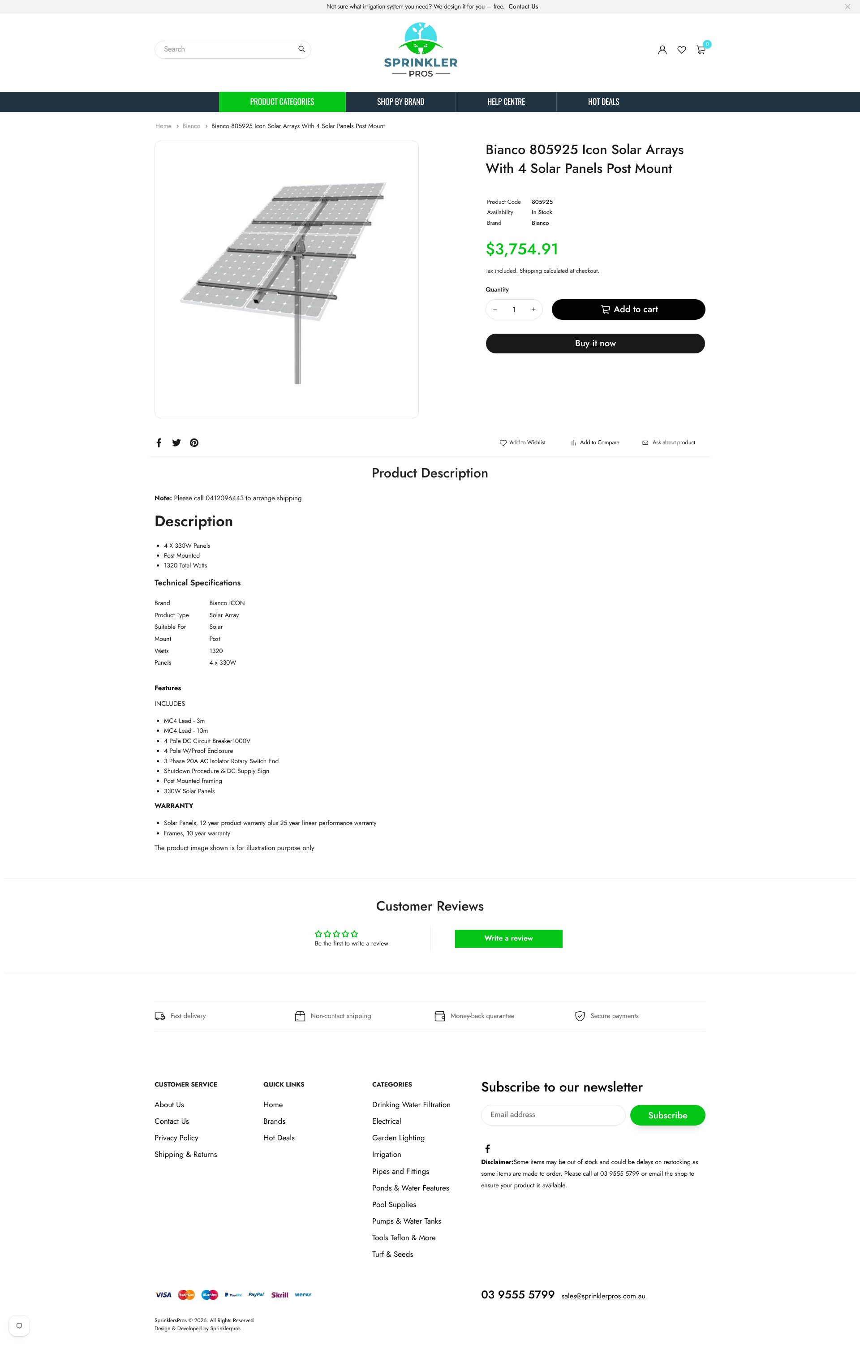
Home (164, 126)
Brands (274, 1121)
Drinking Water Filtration (411, 1105)
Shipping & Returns (186, 1154)
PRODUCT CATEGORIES (282, 101)
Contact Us (523, 6)
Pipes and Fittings (400, 1171)
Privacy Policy (176, 1138)
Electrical (386, 1121)
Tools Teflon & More (404, 1238)
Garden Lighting (398, 1138)
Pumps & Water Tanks (406, 1221)
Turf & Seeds (392, 1254)
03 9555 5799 (518, 1294)
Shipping (531, 270)
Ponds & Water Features (410, 1187)
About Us (169, 1105)
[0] (701, 49)
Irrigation (386, 1154)
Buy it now (595, 343)
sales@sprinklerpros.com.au (603, 1296)
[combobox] (233, 50)
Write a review (508, 938)
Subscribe (668, 1115)
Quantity (497, 289)
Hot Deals (603, 101)
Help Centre (506, 101)
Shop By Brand (400, 101)
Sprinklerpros (226, 1328)
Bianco (192, 126)
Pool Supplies (394, 1204)
